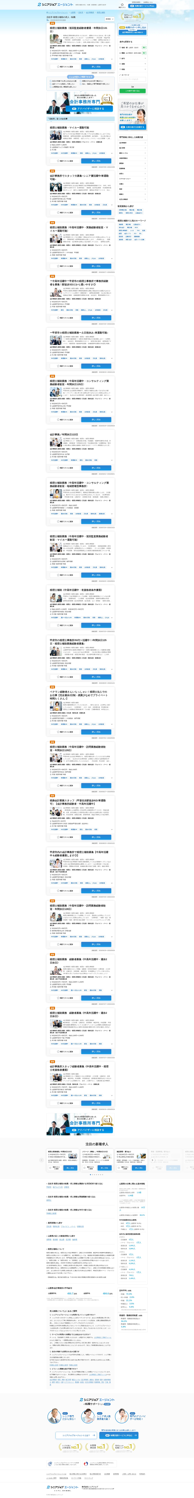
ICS (135, 233)
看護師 (77, 1382)
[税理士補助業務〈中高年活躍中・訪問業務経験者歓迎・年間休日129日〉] (80, 758)
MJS (136, 227)
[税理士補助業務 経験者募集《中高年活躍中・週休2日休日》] (80, 971)
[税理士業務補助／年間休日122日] (62, 1156)
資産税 (121, 239)
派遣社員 (102, 513)
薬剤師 (97, 1379)
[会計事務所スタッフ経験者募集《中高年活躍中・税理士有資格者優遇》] (80, 1077)
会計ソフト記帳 (139, 239)
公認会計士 (138, 213)
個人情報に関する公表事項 (78, 1474)
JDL (140, 233)
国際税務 (137, 236)
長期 (80, 59)
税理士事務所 (123, 230)
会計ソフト (127, 233)
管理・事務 (61, 1379)
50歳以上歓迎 (51, 1213)
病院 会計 (129, 239)
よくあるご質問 (51, 1478)
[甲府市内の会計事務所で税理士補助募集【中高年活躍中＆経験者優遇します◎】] (80, 864)
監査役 (121, 236)
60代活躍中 (64, 153)
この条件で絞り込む (132, 91)
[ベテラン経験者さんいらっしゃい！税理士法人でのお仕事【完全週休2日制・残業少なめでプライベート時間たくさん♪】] (80, 704)
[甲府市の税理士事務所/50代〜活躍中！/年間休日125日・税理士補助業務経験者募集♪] (80, 651)
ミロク (132, 230)
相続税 (121, 224)
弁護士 (82, 1382)
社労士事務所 (89, 1382)
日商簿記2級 (123, 210)
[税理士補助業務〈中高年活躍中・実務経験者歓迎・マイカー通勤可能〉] (80, 239)
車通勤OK (64, 59)
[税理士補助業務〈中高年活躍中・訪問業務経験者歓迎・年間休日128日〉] (80, 917)
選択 (144, 47)
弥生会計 (121, 227)
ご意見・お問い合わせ (129, 1474)
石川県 (68, 1239)
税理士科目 (129, 213)
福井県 (74, 1239)
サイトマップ (88, 1478)
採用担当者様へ (136, 2)
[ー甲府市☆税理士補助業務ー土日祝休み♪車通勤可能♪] (80, 342)
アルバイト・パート (68, 1226)
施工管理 (68, 1379)
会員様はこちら (148, 2)
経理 (120, 233)
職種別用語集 (64, 1478)
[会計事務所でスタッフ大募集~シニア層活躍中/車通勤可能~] (80, 186)
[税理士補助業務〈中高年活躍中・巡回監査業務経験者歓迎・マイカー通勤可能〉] (80, 548)
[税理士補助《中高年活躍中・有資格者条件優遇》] (80, 600)
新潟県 (55, 1239)
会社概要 (107, 1474)
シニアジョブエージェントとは (56, 1474)
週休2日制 (73, 59)
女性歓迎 (101, 59)
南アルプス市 (58, 1187)
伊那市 (66, 1187)
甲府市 (48, 1187)
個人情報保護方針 (95, 1474)
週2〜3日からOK (66, 617)
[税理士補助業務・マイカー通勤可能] (80, 137)
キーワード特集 (76, 1478)
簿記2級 (131, 210)
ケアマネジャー (69, 1382)
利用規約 (142, 1474)
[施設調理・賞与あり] (131, 1156)
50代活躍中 (54, 59)
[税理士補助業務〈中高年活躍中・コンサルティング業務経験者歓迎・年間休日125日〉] (80, 392)
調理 (53, 1382)
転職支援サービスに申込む (142, 6)
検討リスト (122, 7)
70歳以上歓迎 (73, 1365)
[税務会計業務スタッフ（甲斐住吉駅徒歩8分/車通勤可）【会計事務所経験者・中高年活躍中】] (80, 811)
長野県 (48, 1239)
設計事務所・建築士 (87, 1379)
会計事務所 (53, 1379)
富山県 (61, 1239)
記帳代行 (128, 236)
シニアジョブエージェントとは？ (76, 1435)
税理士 (121, 213)
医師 (101, 1379)
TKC (138, 230)
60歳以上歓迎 (63, 1365)
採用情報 (116, 1474)
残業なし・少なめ (90, 59)
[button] (90, 1174)
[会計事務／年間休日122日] (80, 444)
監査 (143, 230)
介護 (62, 1382)
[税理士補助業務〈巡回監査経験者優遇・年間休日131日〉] (80, 39)
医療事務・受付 (99, 1382)
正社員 (105, 205)
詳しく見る (96, 67)
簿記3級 (139, 210)
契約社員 (102, 358)
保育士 (58, 1382)
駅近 (62, 310)
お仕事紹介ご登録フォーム (102, 1337)
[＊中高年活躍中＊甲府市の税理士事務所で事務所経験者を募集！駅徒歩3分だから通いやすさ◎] (80, 292)
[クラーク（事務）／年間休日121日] (97, 1156)
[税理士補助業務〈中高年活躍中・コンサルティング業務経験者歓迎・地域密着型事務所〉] (80, 494)
